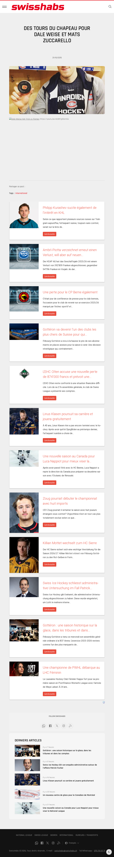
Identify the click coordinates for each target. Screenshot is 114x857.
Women (53, 835)
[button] (4, 6)
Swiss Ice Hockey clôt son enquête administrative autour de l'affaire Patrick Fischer (70, 766)
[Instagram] (63, 726)
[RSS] (70, 726)
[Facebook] (50, 726)
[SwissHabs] (38, 7)
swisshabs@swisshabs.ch (65, 850)
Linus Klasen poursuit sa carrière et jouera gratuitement (68, 780)
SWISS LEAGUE (41, 835)
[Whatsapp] (43, 726)
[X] (57, 726)
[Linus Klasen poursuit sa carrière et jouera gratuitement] (27, 779)
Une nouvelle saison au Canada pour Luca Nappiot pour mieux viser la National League (71, 810)
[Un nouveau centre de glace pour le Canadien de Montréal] (27, 793)
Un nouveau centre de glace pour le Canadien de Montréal (69, 795)
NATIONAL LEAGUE (24, 835)
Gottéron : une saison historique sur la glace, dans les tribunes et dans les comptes (67, 752)
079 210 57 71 (99, 850)
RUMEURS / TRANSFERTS (87, 835)
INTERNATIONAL (66, 835)
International (21, 193)
